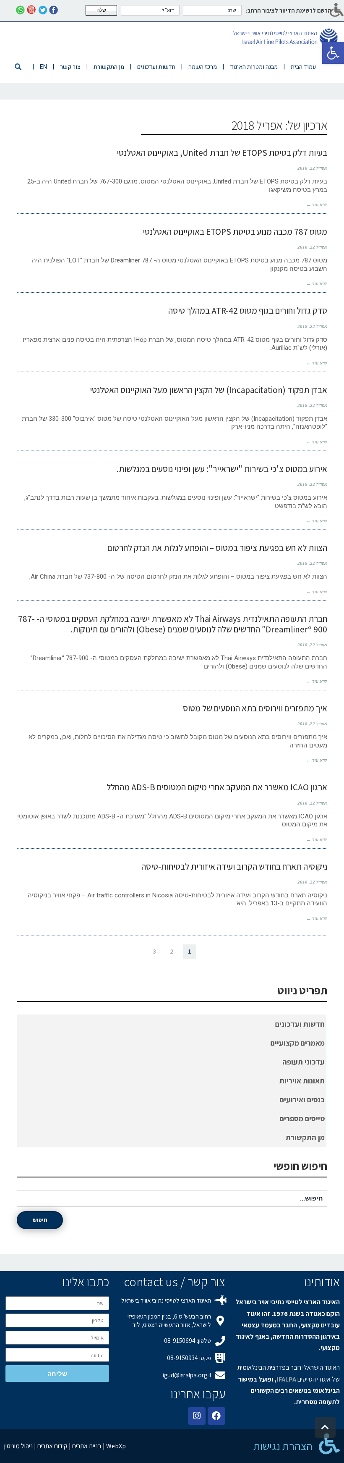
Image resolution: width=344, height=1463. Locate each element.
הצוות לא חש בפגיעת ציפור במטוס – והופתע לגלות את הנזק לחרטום (217, 547)
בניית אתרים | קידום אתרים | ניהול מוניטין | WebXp (65, 1446)
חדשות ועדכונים (300, 1024)
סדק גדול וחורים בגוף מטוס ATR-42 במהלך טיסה (247, 310)
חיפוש (40, 1220)
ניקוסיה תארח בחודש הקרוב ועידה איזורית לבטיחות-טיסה (234, 866)
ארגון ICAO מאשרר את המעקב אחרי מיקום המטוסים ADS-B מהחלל (217, 787)
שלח (101, 10)
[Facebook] (216, 1416)
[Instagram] (197, 1416)
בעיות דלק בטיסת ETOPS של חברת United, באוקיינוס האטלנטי (222, 152)
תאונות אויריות (302, 1080)
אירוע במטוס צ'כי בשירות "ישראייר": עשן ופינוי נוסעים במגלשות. (222, 469)
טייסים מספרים (302, 1118)
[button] (333, 53)
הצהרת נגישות (283, 1446)
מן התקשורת (305, 1137)
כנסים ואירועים (302, 1099)
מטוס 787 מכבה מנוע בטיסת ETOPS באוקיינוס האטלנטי (235, 231)
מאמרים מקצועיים (298, 1043)
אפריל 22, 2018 (312, 167)
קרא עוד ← (316, 204)
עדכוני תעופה (303, 1062)
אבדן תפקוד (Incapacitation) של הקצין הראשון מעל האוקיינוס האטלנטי (208, 390)
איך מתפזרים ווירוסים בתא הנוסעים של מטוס (255, 708)
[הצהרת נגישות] (329, 1443)
